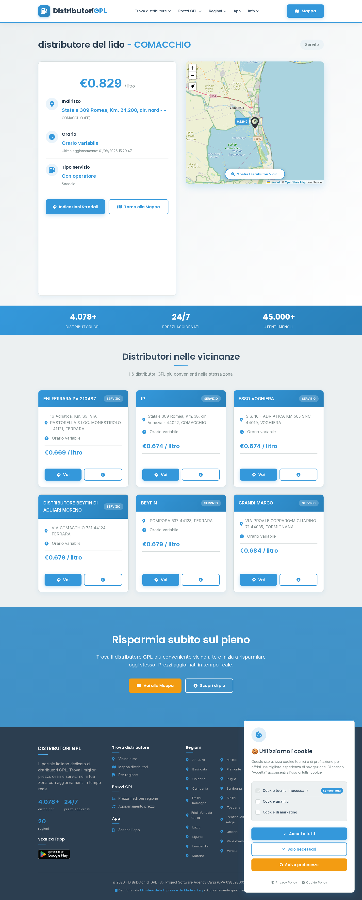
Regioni (215, 11)
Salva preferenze (302, 864)
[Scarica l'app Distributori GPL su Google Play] (54, 855)
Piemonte (234, 769)
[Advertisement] (107, 248)
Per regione (128, 775)
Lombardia (200, 846)
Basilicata (199, 769)
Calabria (198, 779)
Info (251, 11)
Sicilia (231, 798)
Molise (232, 760)
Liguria (197, 837)
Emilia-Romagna (199, 800)
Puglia (231, 779)
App (237, 11)
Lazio (196, 827)
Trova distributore (151, 11)
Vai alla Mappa (159, 685)
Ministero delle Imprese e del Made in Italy (172, 890)
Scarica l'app (129, 830)
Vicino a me (127, 759)
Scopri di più (212, 685)
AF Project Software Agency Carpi (188, 882)
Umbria (232, 832)
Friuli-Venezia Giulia (201, 815)
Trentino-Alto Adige (236, 819)
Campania (200, 788)
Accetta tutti (302, 833)
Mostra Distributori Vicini (258, 174)
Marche (198, 856)
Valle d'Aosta (237, 841)
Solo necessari (301, 849)
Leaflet (275, 182)
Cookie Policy (316, 882)
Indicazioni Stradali (78, 207)
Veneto (232, 851)
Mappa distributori (133, 767)
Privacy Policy (286, 882)
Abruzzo (198, 760)
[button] (255, 123)
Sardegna (234, 788)
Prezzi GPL (187, 11)
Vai (66, 474)
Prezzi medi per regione (138, 798)
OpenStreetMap (295, 182)
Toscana (233, 807)
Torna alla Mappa (142, 207)
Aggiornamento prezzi (136, 806)
